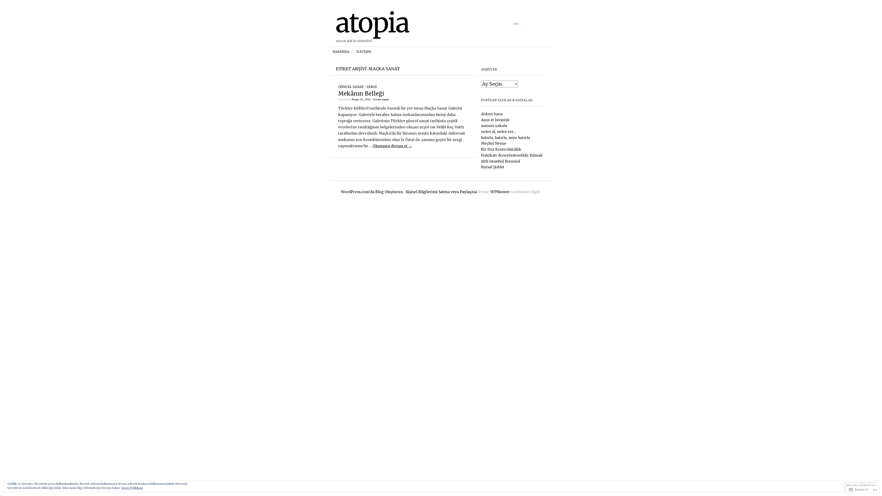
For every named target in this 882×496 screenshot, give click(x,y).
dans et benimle (495, 120)
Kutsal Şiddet (492, 167)
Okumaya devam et (392, 146)
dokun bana (492, 114)
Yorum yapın (381, 99)
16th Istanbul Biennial (500, 161)
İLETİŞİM (363, 52)
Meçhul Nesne (493, 143)
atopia (372, 22)
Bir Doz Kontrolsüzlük (501, 149)
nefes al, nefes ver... (498, 132)
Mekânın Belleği (361, 93)
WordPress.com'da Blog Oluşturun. (372, 192)
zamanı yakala (494, 126)
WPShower (500, 192)
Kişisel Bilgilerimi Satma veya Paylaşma (441, 192)
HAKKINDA (341, 52)
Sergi (372, 87)
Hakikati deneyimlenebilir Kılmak (512, 155)
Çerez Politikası (132, 488)
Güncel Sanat (351, 87)
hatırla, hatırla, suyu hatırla (505, 137)
